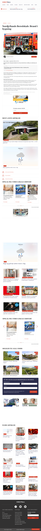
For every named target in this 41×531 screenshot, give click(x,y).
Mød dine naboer (27, 4)
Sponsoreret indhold (18, 524)
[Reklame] (20, 99)
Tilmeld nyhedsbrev (35, 529)
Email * (22, 381)
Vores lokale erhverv (18, 513)
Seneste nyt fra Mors (18, 512)
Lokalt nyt (20, 4)
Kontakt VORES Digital (6, 516)
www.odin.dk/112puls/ (9, 70)
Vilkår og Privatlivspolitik (6, 515)
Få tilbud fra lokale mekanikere (20, 522)
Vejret (36, 4)
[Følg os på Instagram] (20, 506)
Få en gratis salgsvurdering (19, 521)
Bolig (8, 4)
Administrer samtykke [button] (6, 518)
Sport (32, 4)
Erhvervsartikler (17, 518)
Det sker (16, 4)
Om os (3, 512)
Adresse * (5, 386)
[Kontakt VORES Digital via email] (25, 506)
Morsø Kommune (18, 519)
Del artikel (33, 56)
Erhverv (11, 4)
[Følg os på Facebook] (15, 506)
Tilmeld (20, 113)
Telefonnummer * (7, 381)
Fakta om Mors (17, 516)
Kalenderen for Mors (18, 515)
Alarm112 (3, 4)
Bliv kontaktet (33, 391)
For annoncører (5, 513)
